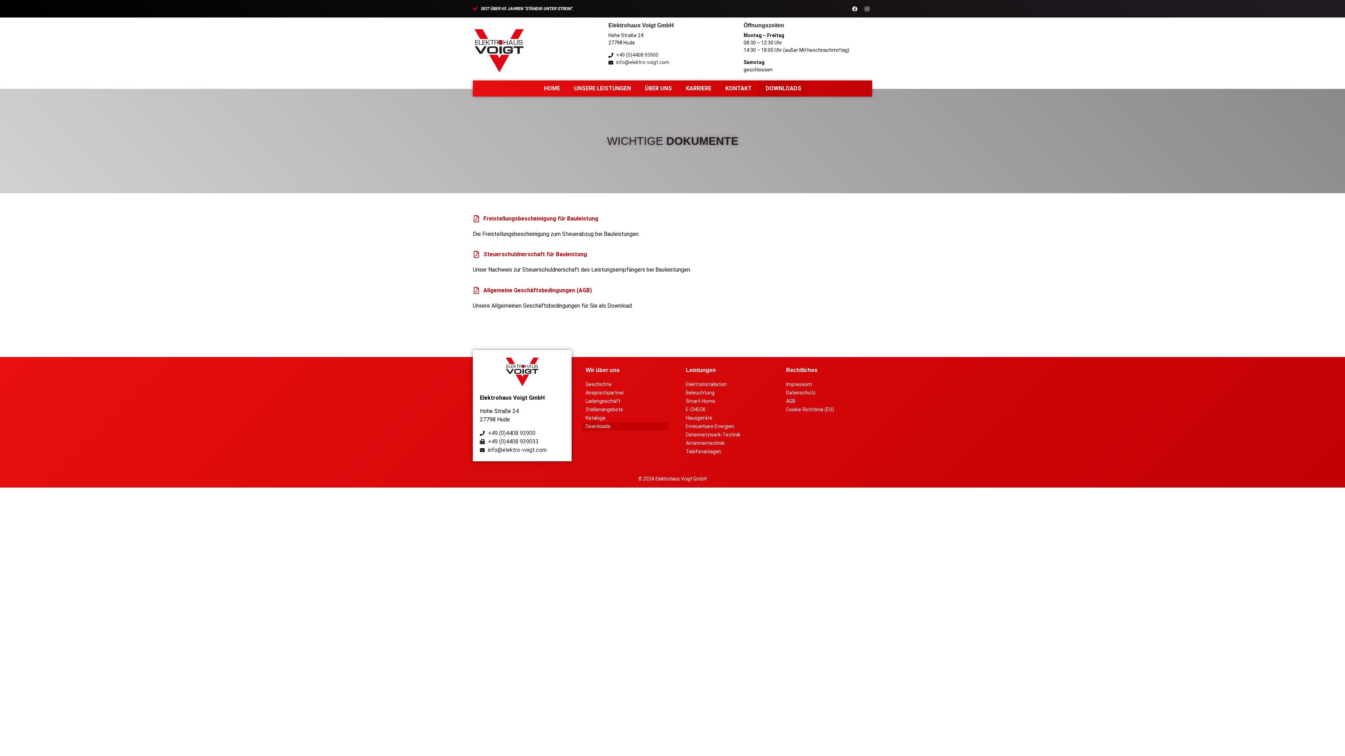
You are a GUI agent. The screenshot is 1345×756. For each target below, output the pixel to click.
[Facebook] (854, 9)
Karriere (698, 88)
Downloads (783, 88)
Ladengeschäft (603, 401)
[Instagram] (867, 9)
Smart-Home (700, 401)
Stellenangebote (604, 409)
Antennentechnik (705, 443)
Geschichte (599, 384)
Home (552, 88)
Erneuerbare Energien (710, 426)
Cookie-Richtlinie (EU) (810, 409)
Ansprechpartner (605, 393)
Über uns (658, 88)
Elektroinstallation (706, 384)
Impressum (799, 384)
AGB (790, 401)
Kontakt (738, 88)
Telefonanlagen (703, 451)
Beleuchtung (700, 393)
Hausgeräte (699, 418)
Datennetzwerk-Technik (713, 435)
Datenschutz (801, 393)
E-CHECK (695, 409)
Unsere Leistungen (602, 88)
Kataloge (596, 418)
